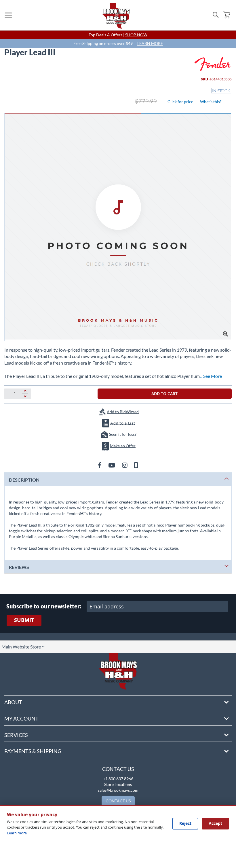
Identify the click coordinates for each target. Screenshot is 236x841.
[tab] (118, 479)
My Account (21, 718)
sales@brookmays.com (118, 790)
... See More (211, 376)
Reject (185, 823)
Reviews (19, 567)
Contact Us (118, 769)
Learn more (17, 833)
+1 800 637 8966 (118, 778)
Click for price (180, 101)
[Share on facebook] (100, 465)
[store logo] (116, 16)
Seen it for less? (122, 433)
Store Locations (118, 784)
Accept (215, 823)
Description (24, 479)
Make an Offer (123, 445)
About (13, 702)
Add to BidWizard (123, 411)
